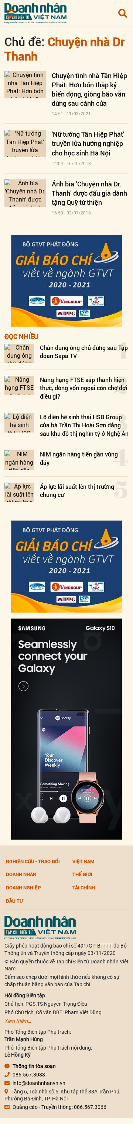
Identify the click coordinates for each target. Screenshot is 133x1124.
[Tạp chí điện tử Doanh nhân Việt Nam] (35, 12)
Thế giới (82, 874)
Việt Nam (83, 861)
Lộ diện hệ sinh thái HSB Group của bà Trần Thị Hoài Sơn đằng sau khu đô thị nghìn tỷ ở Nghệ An (84, 425)
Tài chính (83, 887)
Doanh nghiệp (23, 887)
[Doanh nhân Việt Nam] (40, 927)
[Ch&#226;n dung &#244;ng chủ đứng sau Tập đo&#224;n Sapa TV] (19, 353)
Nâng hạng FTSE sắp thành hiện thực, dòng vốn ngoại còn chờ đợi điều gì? (83, 388)
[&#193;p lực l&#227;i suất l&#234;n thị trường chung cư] (19, 492)
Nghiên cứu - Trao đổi (33, 861)
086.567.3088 (29, 1075)
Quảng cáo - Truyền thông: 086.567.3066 (59, 1107)
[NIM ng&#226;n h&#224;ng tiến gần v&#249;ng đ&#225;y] (19, 460)
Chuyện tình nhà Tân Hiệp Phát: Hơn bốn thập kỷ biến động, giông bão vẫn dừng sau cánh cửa (89, 89)
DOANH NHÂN (21, 874)
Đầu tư (14, 900)
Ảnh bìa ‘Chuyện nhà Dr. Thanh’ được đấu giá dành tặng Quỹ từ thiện (89, 193)
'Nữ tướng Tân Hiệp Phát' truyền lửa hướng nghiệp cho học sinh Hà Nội (88, 143)
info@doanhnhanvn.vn (39, 1083)
